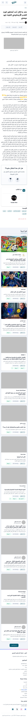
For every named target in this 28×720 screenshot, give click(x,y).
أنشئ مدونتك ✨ (23, 689)
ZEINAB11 (23, 355)
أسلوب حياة (21, 498)
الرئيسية (25, 682)
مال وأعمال (25, 673)
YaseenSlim (14, 203)
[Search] (6, 2)
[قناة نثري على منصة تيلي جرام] (12, 709)
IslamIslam (23, 454)
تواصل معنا (25, 695)
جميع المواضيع (24, 663)
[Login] (25, 2)
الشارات (25, 693)
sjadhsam (23, 289)
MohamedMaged (21, 591)
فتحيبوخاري (22, 423)
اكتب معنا (25, 688)
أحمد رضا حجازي (17, 521)
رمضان (22, 368)
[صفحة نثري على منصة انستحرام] (21, 709)
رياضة (26, 7)
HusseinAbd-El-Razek (20, 390)
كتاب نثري (25, 686)
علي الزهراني (22, 321)
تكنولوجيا (25, 675)
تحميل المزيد (14, 645)
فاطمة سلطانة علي (17, 254)
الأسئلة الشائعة (24, 691)
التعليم (25, 671)
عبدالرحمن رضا (22, 486)
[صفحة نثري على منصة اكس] (17, 709)
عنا (26, 684)
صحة (26, 667)
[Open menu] (2, 2)
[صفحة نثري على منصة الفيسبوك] (25, 709)
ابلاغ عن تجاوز (21, 219)
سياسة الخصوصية (23, 697)
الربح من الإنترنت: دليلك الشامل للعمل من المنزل (18, 669)
